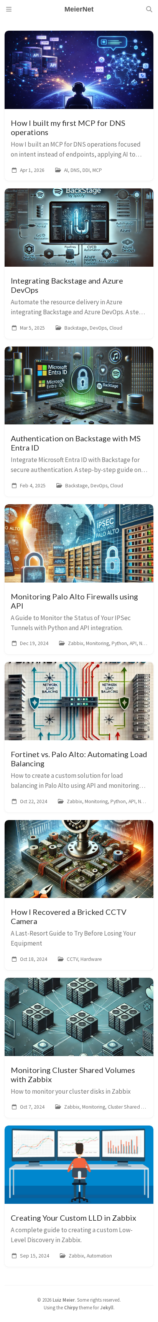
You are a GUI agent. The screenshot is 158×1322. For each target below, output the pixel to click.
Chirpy (71, 1307)
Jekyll (107, 1307)
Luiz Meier (64, 1300)
